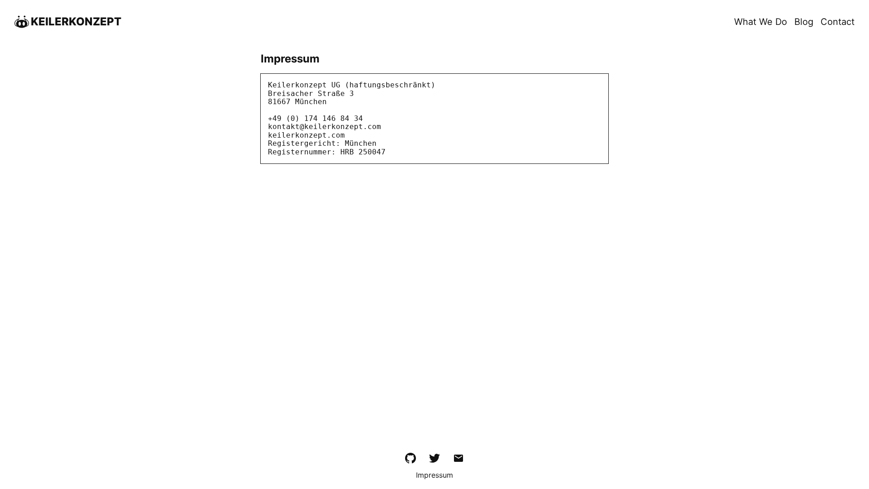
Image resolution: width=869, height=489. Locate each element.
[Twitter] (434, 460)
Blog (803, 22)
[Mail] (458, 460)
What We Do (760, 22)
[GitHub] (410, 460)
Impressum (434, 475)
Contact (838, 22)
